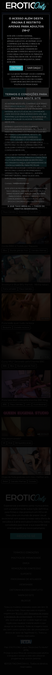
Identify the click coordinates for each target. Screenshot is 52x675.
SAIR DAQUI (34, 68)
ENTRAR (16, 68)
